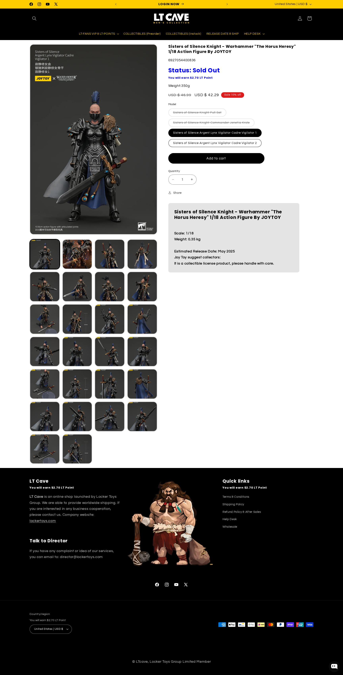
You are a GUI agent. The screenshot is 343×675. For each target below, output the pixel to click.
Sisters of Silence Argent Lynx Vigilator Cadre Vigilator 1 (215, 132)
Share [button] (177, 192)
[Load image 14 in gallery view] (142, 319)
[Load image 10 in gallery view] (45, 319)
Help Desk (230, 519)
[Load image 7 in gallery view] (77, 286)
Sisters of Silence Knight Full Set (199, 113)
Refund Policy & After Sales (242, 511)
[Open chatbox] (334, 666)
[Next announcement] (227, 4)
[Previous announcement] (116, 4)
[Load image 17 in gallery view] (109, 352)
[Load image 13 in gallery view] (109, 319)
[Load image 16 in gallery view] (77, 352)
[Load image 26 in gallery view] (142, 416)
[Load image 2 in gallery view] (77, 254)
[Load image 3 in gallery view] (109, 254)
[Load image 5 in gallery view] (142, 254)
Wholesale (230, 526)
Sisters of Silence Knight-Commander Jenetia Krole (214, 124)
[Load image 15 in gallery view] (45, 352)
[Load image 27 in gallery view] (45, 449)
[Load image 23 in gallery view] (45, 416)
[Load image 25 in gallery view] (109, 416)
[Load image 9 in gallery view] (142, 286)
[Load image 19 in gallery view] (45, 384)
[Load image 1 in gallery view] (45, 254)
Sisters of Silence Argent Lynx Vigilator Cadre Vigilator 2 (215, 142)
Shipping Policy (233, 504)
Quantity (174, 170)
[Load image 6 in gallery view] (45, 286)
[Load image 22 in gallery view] (142, 384)
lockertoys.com (43, 521)
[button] (34, 18)
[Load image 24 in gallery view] (77, 416)
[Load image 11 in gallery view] (77, 319)
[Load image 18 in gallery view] (142, 352)
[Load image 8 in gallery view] (109, 286)
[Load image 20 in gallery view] (77, 384)
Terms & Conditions (236, 496)
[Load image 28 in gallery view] (77, 449)
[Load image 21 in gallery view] (109, 384)
